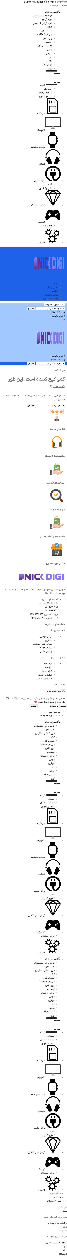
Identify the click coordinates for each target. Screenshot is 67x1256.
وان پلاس (47, 38)
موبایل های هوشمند (42, 644)
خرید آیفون (47, 19)
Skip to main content (55, 1)
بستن (64, 1211)
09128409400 (51, 607)
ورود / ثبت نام (54, 1201)
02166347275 (38, 618)
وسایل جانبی (46, 651)
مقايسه (57, 1197)
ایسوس (48, 42)
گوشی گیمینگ (45, 225)
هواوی (49, 53)
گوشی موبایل (46, 636)
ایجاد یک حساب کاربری (56, 1242)
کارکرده (48, 667)
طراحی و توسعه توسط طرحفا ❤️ (49, 702)
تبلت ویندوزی (45, 96)
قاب (50, 184)
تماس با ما (47, 671)
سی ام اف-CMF (44, 34)
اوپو (50, 68)
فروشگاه (48, 663)
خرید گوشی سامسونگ (41, 15)
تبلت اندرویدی (45, 92)
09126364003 (51, 610)
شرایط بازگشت (45, 675)
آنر (51, 57)
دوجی (49, 60)
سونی (49, 49)
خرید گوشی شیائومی (42, 23)
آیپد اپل (48, 88)
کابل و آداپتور (45, 188)
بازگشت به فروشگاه (57, 1223)
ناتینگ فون (46, 30)
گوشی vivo (47, 64)
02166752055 (36, 614)
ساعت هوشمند (45, 647)
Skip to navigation (34, 1)
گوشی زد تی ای (45, 45)
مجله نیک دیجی (44, 678)
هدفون (48, 640)
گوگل (49, 27)
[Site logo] (49, 277)
